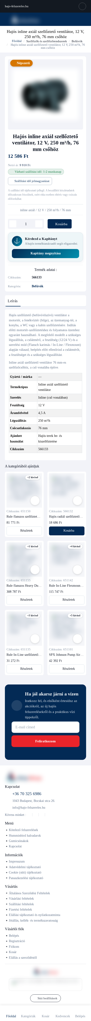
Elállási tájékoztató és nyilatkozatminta (34, 915)
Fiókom (14, 946)
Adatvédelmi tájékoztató (25, 867)
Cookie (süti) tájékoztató (25, 872)
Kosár (13, 952)
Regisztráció (17, 941)
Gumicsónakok (18, 841)
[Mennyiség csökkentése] (13, 224)
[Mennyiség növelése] (38, 224)
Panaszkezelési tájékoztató (26, 878)
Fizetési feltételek (20, 909)
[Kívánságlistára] (35, 500)
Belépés (14, 935)
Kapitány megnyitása (46, 253)
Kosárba (60, 224)
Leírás (13, 301)
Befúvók (77, 41)
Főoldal (16, 41)
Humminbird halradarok (25, 835)
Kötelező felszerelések (23, 830)
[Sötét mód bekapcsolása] (82, 6)
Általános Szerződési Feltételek (29, 893)
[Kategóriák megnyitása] (6, 19)
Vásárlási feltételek (21, 898)
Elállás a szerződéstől (23, 957)
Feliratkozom (45, 741)
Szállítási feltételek (21, 904)
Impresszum (17, 861)
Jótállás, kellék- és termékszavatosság (33, 920)
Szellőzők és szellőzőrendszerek (46, 41)
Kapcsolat (15, 846)
